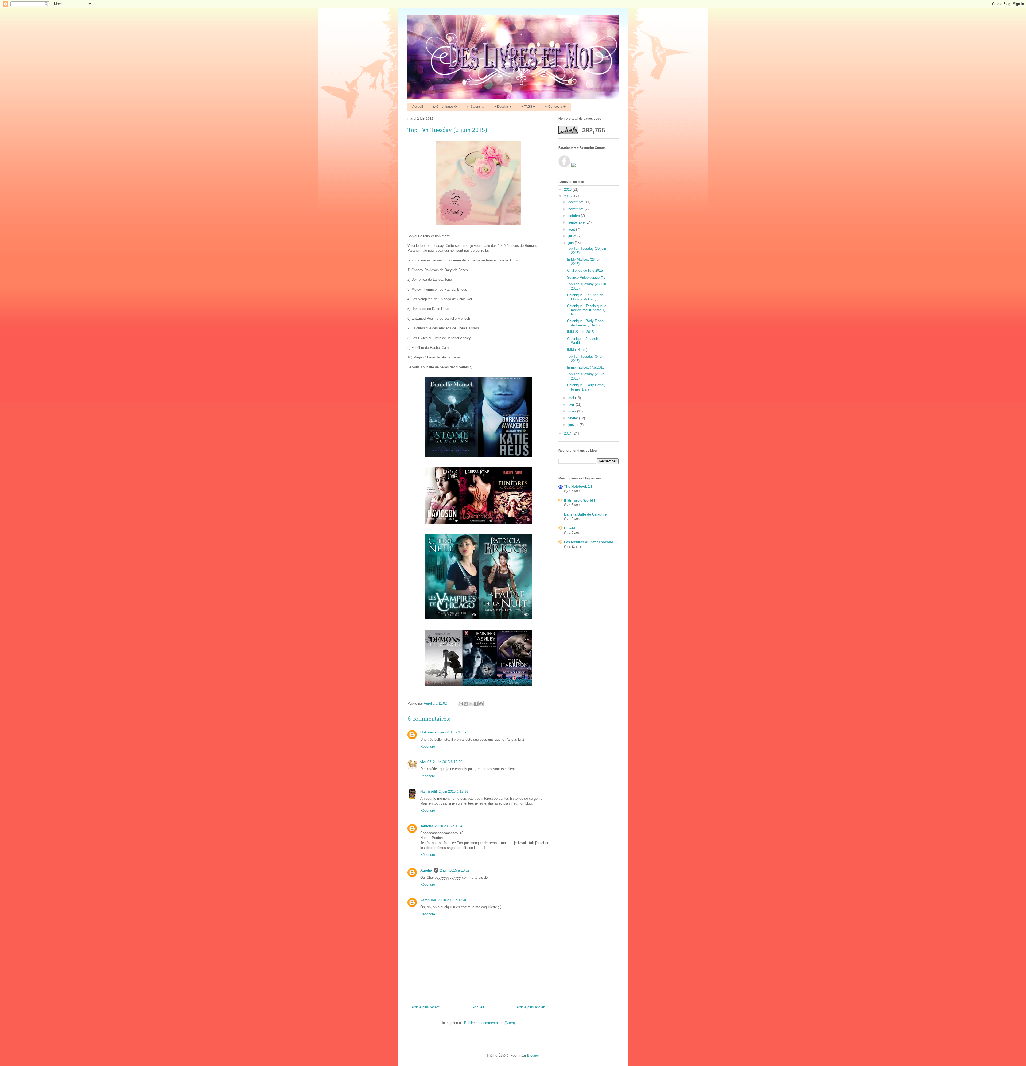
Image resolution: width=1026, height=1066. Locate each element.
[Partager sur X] (470, 703)
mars (572, 411)
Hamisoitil (428, 792)
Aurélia (426, 870)
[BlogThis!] (465, 703)
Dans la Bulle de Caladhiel (586, 514)
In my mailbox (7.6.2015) (586, 367)
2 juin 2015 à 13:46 (452, 900)
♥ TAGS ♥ (528, 106)
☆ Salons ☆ (475, 106)
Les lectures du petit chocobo (588, 542)
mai (571, 398)
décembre (576, 202)
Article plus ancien (530, 1007)
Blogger (533, 1055)
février (573, 418)
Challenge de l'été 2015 (585, 270)
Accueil (417, 106)
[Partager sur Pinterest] (481, 703)
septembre (577, 222)
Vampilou (428, 900)
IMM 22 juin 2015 (580, 332)
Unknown (428, 732)
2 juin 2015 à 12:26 (447, 762)
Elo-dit (569, 528)
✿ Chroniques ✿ (445, 106)
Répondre (427, 746)
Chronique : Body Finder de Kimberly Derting (585, 323)
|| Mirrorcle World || (580, 500)
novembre (576, 209)
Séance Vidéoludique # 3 (586, 277)
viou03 (425, 762)
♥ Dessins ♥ (502, 106)
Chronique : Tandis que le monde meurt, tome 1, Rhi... (586, 310)
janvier (574, 425)
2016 (568, 190)
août (572, 229)
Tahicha (426, 826)
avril (572, 405)
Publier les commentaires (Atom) (489, 1023)
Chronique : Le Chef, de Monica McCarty (585, 297)
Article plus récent (425, 1007)
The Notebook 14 (578, 487)
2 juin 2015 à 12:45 (449, 826)
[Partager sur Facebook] (476, 703)
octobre (574, 216)
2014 (568, 433)
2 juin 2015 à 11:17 (452, 732)
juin (571, 243)
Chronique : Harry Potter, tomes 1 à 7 (586, 387)
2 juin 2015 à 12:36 (453, 792)
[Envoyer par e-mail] (460, 703)
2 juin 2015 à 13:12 (454, 870)
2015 (568, 196)
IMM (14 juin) (577, 350)
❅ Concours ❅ (555, 106)
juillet (572, 236)
